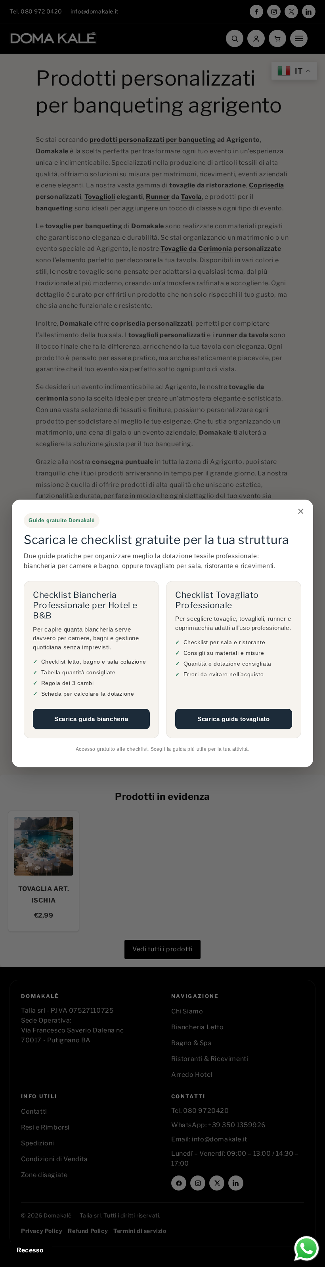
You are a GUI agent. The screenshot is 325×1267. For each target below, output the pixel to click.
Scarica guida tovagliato (233, 719)
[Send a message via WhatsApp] (306, 1248)
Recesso (30, 1250)
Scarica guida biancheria (91, 719)
